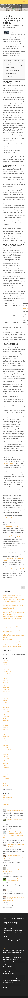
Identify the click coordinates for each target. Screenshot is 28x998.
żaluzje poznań (6, 987)
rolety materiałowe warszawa (9, 968)
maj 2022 (5, 714)
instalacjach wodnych (9, 463)
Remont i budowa (10, 27)
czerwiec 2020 (6, 758)
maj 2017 (5, 776)
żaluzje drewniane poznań (8, 982)
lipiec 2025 (5, 676)
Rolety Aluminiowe (7, 961)
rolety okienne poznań (8, 971)
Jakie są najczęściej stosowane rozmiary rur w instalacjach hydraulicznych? (14, 69)
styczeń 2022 (6, 720)
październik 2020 (7, 749)
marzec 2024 (6, 689)
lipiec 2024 (5, 682)
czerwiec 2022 (6, 711)
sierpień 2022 (6, 709)
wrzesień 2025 (6, 673)
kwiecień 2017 (6, 778)
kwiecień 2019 (6, 767)
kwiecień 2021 (6, 736)
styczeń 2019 (6, 770)
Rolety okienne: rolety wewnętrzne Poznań (13, 642)
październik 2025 (7, 671)
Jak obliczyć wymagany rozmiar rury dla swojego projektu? (14, 66)
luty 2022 (5, 718)
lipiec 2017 (5, 774)
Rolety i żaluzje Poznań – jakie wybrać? (12, 644)
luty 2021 (5, 740)
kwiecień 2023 (6, 703)
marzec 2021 (6, 738)
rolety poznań (17, 971)
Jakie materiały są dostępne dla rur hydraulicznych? (13, 75)
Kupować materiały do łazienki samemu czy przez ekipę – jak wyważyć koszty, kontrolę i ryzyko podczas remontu (13, 612)
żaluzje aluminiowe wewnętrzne (17, 980)
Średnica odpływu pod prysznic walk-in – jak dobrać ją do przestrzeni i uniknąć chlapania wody (14, 898)
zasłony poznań (6, 980)
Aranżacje (5, 795)
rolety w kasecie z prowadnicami (10, 975)
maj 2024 (5, 685)
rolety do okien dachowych (8, 964)
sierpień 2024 (6, 680)
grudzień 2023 (6, 691)
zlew (7, 181)
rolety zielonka (21, 975)
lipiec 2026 (5, 660)
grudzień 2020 (6, 745)
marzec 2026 (6, 669)
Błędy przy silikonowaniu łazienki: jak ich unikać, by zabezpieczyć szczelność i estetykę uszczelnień (14, 601)
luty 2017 (5, 783)
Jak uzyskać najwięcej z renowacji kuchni (13, 926)
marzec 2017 (6, 781)
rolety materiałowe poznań (9, 966)
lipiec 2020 (5, 756)
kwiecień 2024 (6, 687)
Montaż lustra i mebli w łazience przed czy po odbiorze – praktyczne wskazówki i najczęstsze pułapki (14, 618)
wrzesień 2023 (6, 696)
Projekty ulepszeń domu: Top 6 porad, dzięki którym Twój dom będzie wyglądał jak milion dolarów (13, 635)
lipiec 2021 (5, 729)
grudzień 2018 (6, 772)
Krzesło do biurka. (8, 928)
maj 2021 (5, 734)
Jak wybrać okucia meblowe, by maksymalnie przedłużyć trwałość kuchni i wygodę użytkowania (13, 857)
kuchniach (25, 310)
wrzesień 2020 (6, 752)
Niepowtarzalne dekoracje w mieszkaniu (13, 933)
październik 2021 (7, 723)
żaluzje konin (17, 985)
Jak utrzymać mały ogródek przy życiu (12, 646)
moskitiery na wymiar (7, 957)
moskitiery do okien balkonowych (10, 955)
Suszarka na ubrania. (7, 639)
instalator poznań (7, 952)
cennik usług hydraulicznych (9, 950)
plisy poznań (6, 959)
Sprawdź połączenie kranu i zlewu (15, 810)
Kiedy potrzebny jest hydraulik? (12, 526)
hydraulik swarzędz (20, 950)
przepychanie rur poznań (15, 959)
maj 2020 (5, 761)
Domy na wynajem (8, 517)
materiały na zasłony (16, 952)
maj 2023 (5, 700)
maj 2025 (5, 678)
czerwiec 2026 (6, 662)
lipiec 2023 (5, 698)
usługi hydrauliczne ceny (19, 978)
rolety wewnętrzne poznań (8, 973)
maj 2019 (5, 765)
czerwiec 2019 (6, 763)
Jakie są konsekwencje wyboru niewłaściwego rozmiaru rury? (12, 72)
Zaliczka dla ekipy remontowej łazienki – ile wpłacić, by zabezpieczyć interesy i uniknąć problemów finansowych (13, 607)
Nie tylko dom (6, 802)
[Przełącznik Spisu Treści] (22, 61)
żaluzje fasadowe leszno (8, 985)
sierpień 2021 (6, 727)
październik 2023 (7, 694)
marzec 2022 (6, 716)
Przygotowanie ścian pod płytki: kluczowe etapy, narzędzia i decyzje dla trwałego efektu (13, 869)
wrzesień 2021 (6, 725)
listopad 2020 (6, 747)
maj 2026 (5, 665)
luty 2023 (5, 705)
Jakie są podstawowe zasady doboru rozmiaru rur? (13, 63)
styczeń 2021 (6, 743)
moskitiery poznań (17, 957)
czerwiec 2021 (6, 732)
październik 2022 (7, 707)
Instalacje (25, 308)
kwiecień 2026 (6, 667)
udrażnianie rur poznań (8, 978)
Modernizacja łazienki (8, 799)
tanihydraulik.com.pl (15, 25)
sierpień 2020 (6, 754)
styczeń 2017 (6, 785)
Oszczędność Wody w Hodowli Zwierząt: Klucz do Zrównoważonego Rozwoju (14, 821)
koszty (16, 43)
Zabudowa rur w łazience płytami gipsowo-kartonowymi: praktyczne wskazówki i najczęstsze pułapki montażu (13, 595)
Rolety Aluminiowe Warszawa (18, 961)
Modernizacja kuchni (7, 797)
